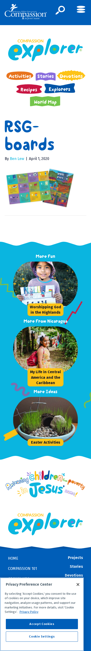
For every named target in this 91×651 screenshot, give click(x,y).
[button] (60, 10)
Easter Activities (45, 442)
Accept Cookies (41, 624)
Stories (76, 566)
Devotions (74, 575)
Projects (75, 557)
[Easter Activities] (48, 420)
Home (13, 558)
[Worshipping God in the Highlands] (48, 285)
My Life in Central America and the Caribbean (45, 377)
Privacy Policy (28, 612)
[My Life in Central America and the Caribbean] (48, 349)
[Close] (78, 584)
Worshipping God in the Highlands (45, 310)
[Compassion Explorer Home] (45, 50)
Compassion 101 (22, 568)
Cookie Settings (42, 636)
